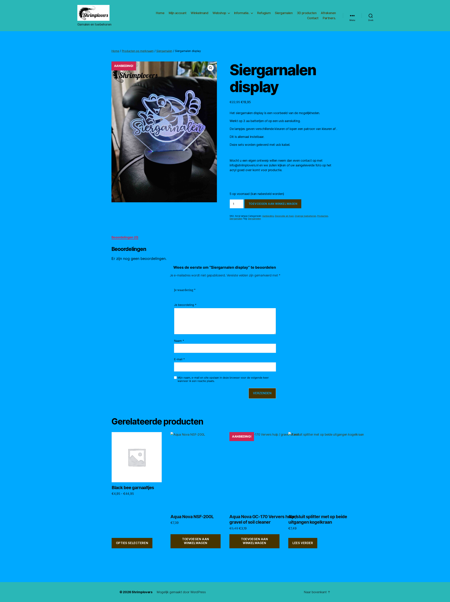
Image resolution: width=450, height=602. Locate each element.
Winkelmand (199, 13)
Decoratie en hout (284, 216)
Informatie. (241, 13)
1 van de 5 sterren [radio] (176, 294)
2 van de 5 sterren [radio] (181, 294)
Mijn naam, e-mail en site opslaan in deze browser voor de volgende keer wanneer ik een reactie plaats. (223, 379)
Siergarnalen (283, 13)
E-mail (179, 359)
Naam (179, 340)
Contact (313, 18)
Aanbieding (268, 216)
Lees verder (302, 543)
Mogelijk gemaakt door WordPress (181, 592)
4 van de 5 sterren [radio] (192, 294)
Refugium (264, 13)
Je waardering (184, 290)
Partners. (329, 18)
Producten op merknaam (138, 51)
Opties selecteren (132, 543)
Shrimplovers (142, 592)
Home (160, 13)
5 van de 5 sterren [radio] (197, 294)
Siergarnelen (254, 218)
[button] (210, 68)
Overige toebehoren (305, 216)
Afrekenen (328, 13)
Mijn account (177, 13)
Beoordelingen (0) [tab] (124, 237)
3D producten (306, 13)
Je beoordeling (185, 305)
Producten (322, 216)
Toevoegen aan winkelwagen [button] (195, 541)
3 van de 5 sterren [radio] (187, 294)
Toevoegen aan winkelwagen (273, 203)
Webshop (219, 13)
